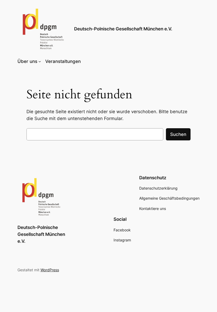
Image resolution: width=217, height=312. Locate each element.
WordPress (49, 270)
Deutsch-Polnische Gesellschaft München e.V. (123, 28)
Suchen (178, 134)
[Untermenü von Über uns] (39, 61)
